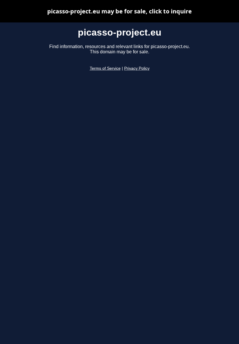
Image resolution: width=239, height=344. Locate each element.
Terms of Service (105, 68)
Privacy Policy (137, 68)
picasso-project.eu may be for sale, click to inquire (119, 11)
